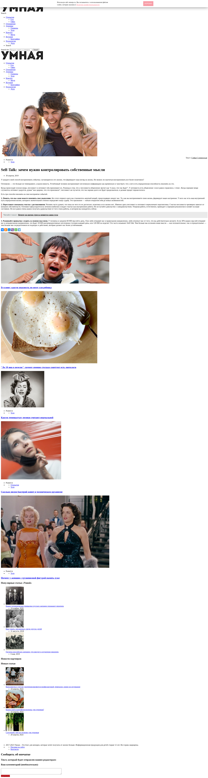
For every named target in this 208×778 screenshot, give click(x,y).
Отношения (10, 24)
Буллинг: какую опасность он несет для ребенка (26, 287)
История (9, 37)
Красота (9, 32)
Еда (12, 19)
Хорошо (148, 3)
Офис (13, 22)
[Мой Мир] (9, 229)
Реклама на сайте (18, 747)
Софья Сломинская (199, 158)
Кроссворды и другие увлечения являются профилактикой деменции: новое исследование (43, 687)
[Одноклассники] (5, 229)
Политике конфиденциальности (88, 5)
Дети (13, 43)
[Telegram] (19, 229)
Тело (12, 30)
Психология (11, 41)
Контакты (15, 749)
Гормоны (14, 28)
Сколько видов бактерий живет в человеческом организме (31, 492)
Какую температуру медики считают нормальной (27, 417)
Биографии (15, 39)
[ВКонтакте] (2, 229)
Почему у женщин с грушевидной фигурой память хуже (30, 578)
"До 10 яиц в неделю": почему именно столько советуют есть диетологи (38, 367)
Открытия (10, 17)
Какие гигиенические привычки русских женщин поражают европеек (35, 606)
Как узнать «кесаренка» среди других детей (24, 629)
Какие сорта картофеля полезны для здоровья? (25, 710)
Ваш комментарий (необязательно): (19, 764)
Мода (13, 35)
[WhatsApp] (15, 229)
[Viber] (12, 229)
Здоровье (9, 26)
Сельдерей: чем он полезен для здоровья (22, 733)
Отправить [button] (5, 776)
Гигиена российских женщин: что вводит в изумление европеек (32, 652)
